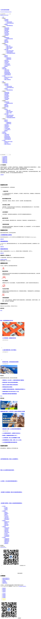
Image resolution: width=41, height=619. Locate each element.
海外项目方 (6, 78)
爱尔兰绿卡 (6, 515)
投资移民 (4, 580)
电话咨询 (4, 588)
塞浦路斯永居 (6, 521)
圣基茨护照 (6, 531)
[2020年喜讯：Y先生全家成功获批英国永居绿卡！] (7, 478)
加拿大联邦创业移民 (10, 50)
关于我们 (4, 140)
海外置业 (4, 67)
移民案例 (6, 508)
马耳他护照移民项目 (10, 23)
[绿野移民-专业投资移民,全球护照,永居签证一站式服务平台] (20, 149)
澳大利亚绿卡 (6, 519)
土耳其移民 (6, 35)
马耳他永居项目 (9, 86)
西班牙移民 (6, 42)
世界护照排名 (6, 134)
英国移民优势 (4, 157)
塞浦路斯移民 (6, 37)
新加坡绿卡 (6, 513)
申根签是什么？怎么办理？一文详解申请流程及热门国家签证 (13, 380)
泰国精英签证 (8, 122)
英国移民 (6, 24)
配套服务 (6, 66)
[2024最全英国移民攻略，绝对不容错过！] (9, 347)
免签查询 (2, 259)
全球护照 (4, 526)
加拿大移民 (6, 49)
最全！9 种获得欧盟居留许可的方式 (6, 320)
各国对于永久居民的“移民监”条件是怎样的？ (10, 384)
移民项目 (4, 589)
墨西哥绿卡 (6, 543)
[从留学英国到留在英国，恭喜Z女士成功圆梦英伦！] (7, 456)
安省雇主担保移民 (9, 116)
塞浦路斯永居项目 (9, 38)
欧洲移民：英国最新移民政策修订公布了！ (10, 435)
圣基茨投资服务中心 (6, 579)
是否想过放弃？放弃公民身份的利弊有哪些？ (10, 382)
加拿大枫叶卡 (6, 518)
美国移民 (6, 44)
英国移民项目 (4, 159)
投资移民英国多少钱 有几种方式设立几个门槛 (10, 391)
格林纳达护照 (6, 527)
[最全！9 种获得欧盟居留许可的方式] (7, 318)
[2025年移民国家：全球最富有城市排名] (13, 335)
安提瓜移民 (6, 32)
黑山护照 (6, 533)
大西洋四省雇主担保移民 (10, 53)
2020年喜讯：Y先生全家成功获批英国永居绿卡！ (9, 481)
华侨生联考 (6, 62)
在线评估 (5, 259)
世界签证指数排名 (7, 74)
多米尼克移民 (6, 98)
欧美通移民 (4, 581)
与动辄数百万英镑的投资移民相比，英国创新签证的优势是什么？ (14, 389)
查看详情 (2, 239)
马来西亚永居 (6, 61)
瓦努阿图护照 (6, 536)
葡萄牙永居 (6, 525)
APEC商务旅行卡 (7, 65)
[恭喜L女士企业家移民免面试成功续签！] (7, 467)
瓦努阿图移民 (6, 29)
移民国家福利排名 (7, 73)
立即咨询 (2, 174)
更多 (1, 310)
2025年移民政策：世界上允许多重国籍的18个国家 (11, 437)
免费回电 (4, 599)
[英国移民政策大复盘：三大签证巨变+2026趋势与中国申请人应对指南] (8, 409)
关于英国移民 (4, 156)
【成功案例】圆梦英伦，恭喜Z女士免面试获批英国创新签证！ (11, 503)
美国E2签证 (8, 110)
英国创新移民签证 (9, 25)
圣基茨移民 (6, 30)
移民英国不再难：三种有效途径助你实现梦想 (10, 361)
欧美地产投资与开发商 (8, 77)
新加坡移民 (6, 19)
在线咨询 (4, 590)
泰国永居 (6, 56)
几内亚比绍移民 (7, 128)
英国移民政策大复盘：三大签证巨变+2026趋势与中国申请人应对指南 (12, 411)
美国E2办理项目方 (7, 79)
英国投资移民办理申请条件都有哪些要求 (9, 393)
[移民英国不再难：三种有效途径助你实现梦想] (9, 359)
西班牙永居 (6, 524)
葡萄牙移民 (6, 41)
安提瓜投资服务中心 (6, 578)
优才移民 (4, 537)
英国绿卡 (6, 514)
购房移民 (4, 520)
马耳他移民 (6, 20)
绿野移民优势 (4, 160)
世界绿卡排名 (6, 71)
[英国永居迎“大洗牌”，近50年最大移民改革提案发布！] (13, 426)
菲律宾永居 (6, 60)
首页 (3, 17)
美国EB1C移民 (9, 48)
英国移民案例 (4, 162)
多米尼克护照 (6, 532)
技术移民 (4, 596)
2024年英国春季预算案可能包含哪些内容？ (10, 442)
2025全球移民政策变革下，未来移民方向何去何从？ (11, 433)
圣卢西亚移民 (6, 31)
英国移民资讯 (4, 161)
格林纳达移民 (6, 92)
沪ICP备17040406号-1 (22, 586)
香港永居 (6, 55)
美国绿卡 (6, 512)
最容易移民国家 (7, 72)
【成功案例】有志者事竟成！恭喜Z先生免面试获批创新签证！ (11, 492)
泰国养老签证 (8, 59)
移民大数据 (4, 68)
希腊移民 (6, 104)
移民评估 (4, 598)
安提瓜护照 (6, 530)
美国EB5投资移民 (9, 47)
